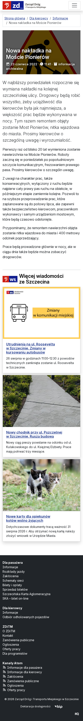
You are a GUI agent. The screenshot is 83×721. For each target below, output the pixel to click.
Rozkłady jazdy (14, 571)
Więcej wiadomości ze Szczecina (41, 279)
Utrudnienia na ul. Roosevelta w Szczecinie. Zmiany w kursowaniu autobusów (30, 348)
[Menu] (74, 5)
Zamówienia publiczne (18, 640)
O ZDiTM (9, 631)
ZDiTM (8, 626)
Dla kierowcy (12, 608)
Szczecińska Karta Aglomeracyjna (26, 594)
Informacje (10, 567)
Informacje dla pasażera (24, 667)
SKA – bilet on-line (16, 598)
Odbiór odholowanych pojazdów (26, 617)
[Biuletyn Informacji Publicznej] (58, 706)
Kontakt (8, 635)
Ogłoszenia (11, 644)
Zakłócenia (11, 576)
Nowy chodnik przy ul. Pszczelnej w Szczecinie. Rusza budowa (34, 434)
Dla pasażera (13, 562)
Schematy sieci (13, 580)
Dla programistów (15, 653)
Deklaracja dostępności (35, 706)
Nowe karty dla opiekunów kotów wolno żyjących (28, 518)
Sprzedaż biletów (15, 589)
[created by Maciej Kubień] (77, 713)
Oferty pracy (11, 649)
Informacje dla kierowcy (24, 672)
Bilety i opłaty (12, 585)
